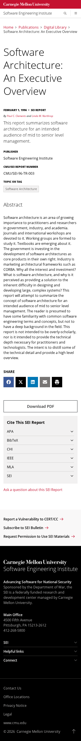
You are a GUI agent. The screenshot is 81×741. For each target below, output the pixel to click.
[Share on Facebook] (8, 382)
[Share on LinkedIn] (33, 382)
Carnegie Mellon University (38, 731)
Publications (29, 27)
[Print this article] (57, 382)
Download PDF (40, 406)
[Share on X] (21, 382)
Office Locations (16, 696)
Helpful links (13, 651)
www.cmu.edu (14, 722)
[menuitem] (29, 13)
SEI (5, 642)
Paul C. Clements (16, 116)
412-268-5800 (14, 630)
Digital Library (55, 27)
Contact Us (12, 688)
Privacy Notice (15, 705)
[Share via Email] (45, 382)
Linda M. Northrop (42, 116)
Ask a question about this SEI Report (32, 489)
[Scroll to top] (75, 731)
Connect (10, 660)
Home (8, 27)
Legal (7, 714)
